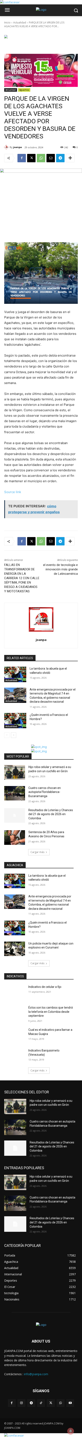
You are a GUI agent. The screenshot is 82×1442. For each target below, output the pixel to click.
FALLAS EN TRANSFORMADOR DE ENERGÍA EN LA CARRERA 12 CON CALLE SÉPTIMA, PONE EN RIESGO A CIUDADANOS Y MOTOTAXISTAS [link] (21, 578)
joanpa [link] (17, 147)
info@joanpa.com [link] (36, 1374)
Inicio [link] (7, 22)
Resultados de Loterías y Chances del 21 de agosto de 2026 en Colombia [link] (50, 814)
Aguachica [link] (24, 89)
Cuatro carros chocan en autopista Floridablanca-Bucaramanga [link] (44, 792)
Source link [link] (12, 492)
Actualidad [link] (19, 22)
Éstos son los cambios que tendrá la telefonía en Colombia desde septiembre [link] (50, 1011)
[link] (10, 2)
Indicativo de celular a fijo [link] (44, 986)
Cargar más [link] (37, 852)
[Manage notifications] (70, 1431)
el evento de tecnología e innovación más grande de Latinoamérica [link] (60, 569)
